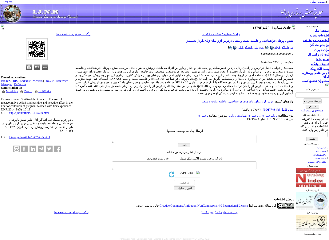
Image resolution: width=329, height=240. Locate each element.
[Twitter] (49, 149)
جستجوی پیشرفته (312, 110)
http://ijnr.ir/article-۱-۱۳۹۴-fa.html (29, 137)
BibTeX (6, 80)
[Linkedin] (33, 149)
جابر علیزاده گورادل (251, 47)
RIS (15, 80)
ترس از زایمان (264, 101)
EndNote (25, 80)
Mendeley (12, 91)
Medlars (37, 80)
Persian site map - (128, 239)
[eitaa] (16, 149)
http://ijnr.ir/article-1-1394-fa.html (29, 112)
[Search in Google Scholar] (272, 48)
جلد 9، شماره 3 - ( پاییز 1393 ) (219, 212)
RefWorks (20, 84)
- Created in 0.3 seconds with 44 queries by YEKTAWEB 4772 (181, 239)
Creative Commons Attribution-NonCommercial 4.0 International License (204, 205)
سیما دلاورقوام (283, 47)
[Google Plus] (24, 149)
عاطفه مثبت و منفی (214, 101)
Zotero (28, 91)
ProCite (49, 80)
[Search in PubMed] (267, 48)
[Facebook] (57, 149)
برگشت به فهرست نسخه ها (73, 34)
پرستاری (202, 115)
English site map (145, 239)
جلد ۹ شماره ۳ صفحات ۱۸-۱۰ (221, 34)
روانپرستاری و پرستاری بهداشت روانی (253, 115)
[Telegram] (41, 149)
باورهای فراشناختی (241, 101)
